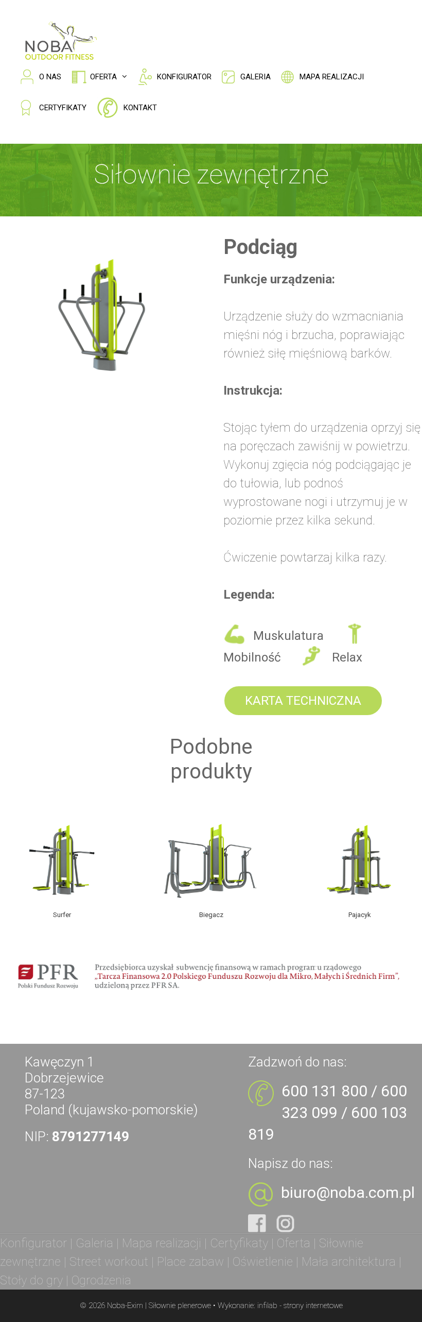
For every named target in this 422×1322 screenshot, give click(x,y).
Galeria (255, 76)
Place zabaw (190, 1262)
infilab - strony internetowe (300, 1305)
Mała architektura (349, 1262)
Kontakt (140, 107)
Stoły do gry (31, 1280)
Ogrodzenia (101, 1280)
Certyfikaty (62, 107)
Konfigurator (184, 76)
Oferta (103, 76)
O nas (50, 76)
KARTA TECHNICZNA (303, 700)
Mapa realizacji (332, 76)
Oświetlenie (263, 1262)
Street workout (108, 1262)
